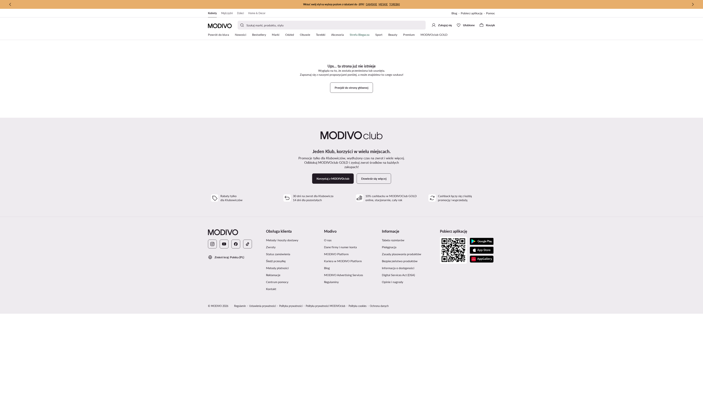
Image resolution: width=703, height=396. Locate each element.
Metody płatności (277, 268)
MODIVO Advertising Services (343, 275)
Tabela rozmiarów (393, 240)
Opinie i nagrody (392, 282)
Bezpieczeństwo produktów (400, 261)
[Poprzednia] (10, 4)
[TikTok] (247, 244)
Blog (454, 13)
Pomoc (490, 13)
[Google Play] (482, 241)
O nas (328, 240)
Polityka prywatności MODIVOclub (325, 305)
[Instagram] (212, 244)
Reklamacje (273, 275)
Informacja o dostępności (398, 268)
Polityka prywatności (290, 305)
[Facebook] (235, 244)
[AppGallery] (482, 259)
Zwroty (271, 247)
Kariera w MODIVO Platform (343, 261)
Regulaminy (331, 282)
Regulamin (240, 305)
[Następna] (692, 4)
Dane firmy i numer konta (340, 247)
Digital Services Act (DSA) (398, 275)
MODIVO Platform (336, 254)
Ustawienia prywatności (262, 305)
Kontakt (271, 289)
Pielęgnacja (389, 247)
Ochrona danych (379, 305)
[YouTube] (224, 244)
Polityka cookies (358, 305)
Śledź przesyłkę (276, 261)
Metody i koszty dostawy (282, 240)
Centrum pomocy (277, 282)
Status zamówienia (278, 254)
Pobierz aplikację (471, 13)
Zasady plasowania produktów (401, 254)
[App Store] (482, 250)
